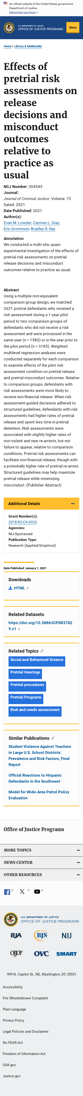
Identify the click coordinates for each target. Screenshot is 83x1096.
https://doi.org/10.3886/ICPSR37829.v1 (40, 625)
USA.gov (9, 1065)
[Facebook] (9, 893)
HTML (20, 588)
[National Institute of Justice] (66, 939)
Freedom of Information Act (24, 1054)
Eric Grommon (16, 228)
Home (8, 46)
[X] (24, 893)
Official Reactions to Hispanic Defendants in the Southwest (35, 778)
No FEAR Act (13, 1043)
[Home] (40, 27)
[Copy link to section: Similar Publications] (51, 737)
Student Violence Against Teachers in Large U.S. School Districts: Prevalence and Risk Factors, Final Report (40, 755)
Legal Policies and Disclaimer (25, 1031)
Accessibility (13, 987)
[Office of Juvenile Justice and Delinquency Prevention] (16, 958)
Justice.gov (12, 1076)
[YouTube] (39, 893)
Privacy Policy (13, 1020)
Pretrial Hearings (25, 672)
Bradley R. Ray (43, 228)
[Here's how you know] (41, 8)
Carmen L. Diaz (46, 222)
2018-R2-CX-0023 (23, 522)
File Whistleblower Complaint (25, 998)
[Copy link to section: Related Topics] (41, 650)
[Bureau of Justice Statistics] (41, 942)
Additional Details (24, 503)
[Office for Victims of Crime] (41, 957)
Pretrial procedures (27, 684)
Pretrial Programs (26, 697)
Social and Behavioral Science (36, 659)
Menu (73, 27)
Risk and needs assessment (35, 709)
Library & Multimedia (28, 46)
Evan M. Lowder (17, 222)
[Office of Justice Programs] (9, 27)
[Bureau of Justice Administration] (16, 939)
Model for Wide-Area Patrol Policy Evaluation (39, 795)
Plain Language (14, 1009)
